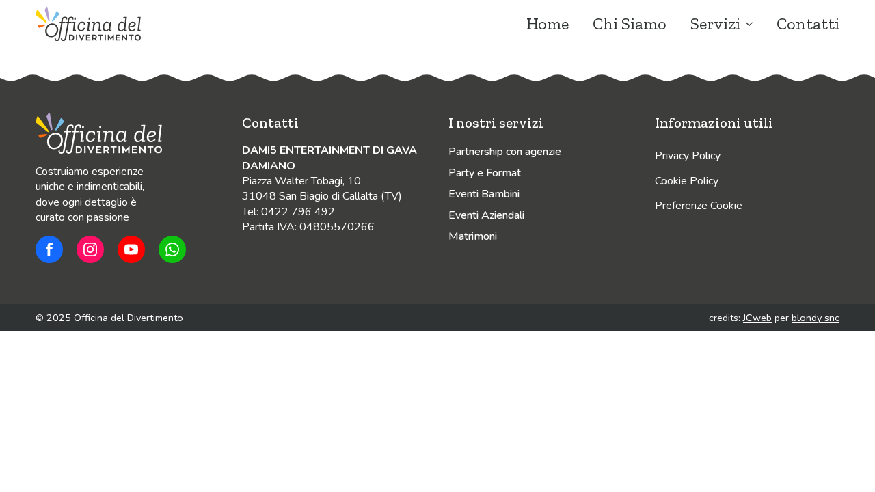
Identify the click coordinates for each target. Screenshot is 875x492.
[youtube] (131, 249)
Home (547, 24)
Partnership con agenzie (504, 151)
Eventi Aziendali (486, 215)
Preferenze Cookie (698, 205)
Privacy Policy (688, 155)
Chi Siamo (630, 24)
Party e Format (484, 172)
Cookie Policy (686, 181)
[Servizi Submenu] (746, 24)
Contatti (808, 24)
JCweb (757, 318)
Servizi (715, 24)
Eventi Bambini (484, 194)
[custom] (49, 249)
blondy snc (815, 318)
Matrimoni (472, 236)
